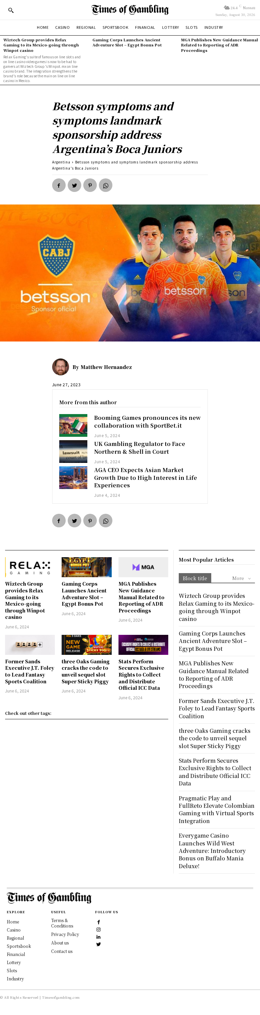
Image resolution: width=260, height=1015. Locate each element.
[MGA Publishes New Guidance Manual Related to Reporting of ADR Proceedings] (143, 567)
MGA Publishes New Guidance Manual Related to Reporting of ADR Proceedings (219, 45)
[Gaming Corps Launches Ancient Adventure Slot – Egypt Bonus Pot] (86, 567)
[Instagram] (98, 929)
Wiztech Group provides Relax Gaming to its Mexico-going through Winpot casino (41, 45)
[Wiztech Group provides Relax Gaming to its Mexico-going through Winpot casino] (30, 567)
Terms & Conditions (62, 923)
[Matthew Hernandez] (62, 366)
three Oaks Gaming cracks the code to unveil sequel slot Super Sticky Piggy (86, 671)
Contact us (61, 951)
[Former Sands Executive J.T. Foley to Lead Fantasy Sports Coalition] (30, 645)
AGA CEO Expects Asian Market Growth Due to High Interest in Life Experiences (145, 477)
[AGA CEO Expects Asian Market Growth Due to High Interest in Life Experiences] (73, 477)
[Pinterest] (90, 185)
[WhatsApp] (105, 185)
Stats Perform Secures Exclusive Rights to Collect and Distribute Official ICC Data (141, 674)
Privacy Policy (65, 934)
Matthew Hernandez (106, 367)
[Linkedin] (98, 936)
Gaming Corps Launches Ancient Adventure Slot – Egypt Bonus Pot (127, 42)
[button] (11, 10)
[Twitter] (74, 185)
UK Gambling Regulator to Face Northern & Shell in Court (139, 447)
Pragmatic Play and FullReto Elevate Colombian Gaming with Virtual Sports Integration (217, 809)
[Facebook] (59, 185)
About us (60, 942)
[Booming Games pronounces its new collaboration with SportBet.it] (73, 425)
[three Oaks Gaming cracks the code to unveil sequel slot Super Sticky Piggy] (86, 645)
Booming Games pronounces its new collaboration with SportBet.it (147, 421)
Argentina (61, 161)
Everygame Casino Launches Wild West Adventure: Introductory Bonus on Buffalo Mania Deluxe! (212, 851)
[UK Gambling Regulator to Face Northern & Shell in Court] (73, 451)
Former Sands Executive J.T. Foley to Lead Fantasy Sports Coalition (29, 671)
